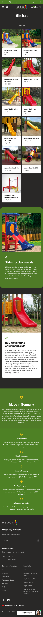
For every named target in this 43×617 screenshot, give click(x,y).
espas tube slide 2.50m (31, 168)
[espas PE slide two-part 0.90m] (31, 96)
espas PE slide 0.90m (31, 79)
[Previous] (2, 2)
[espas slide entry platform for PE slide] (11, 183)
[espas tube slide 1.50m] (31, 126)
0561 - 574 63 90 (7, 556)
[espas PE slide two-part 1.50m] (11, 126)
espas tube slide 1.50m (31, 138)
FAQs (4, 587)
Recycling (5, 583)
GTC (25, 570)
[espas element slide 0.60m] (11, 38)
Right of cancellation (30, 579)
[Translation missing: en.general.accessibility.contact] (38, 612)
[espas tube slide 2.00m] (11, 155)
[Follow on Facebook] (3, 600)
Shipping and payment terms (31, 574)
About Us (5, 573)
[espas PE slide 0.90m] (31, 67)
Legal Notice (28, 585)
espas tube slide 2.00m (12, 168)
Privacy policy (28, 582)
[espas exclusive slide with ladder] (11, 67)
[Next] (40, 2)
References (5, 576)
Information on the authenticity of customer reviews (31, 591)
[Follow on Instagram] (8, 600)
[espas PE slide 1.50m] (11, 96)
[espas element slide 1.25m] (31, 38)
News (4, 590)
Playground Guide (8, 580)
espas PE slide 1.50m (11, 109)
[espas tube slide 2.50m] (31, 155)
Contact (4, 570)
